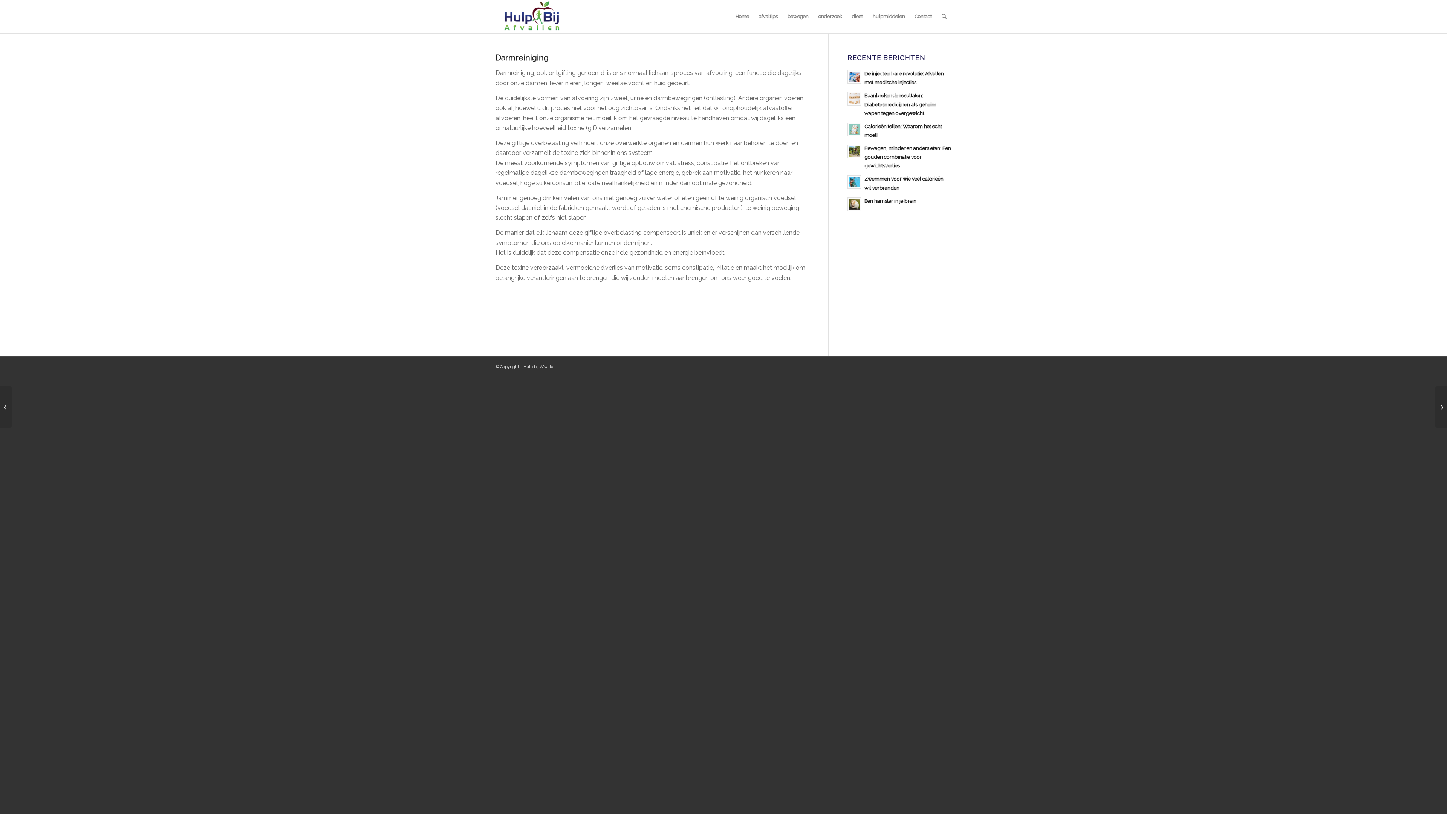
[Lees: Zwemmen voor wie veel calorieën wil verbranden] (854, 182)
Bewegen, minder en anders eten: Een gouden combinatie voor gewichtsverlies (907, 156)
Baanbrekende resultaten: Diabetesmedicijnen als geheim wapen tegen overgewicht (900, 104)
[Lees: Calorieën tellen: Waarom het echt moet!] (854, 129)
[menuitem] (742, 16)
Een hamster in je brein (890, 201)
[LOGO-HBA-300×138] (531, 16)
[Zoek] (944, 16)
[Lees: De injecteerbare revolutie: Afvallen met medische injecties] (854, 77)
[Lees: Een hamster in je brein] (854, 204)
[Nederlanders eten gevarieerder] (6, 407)
